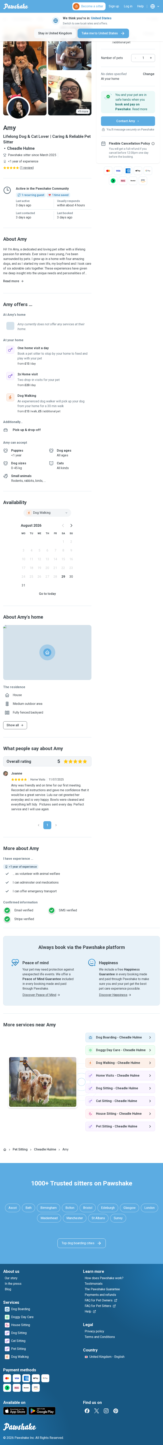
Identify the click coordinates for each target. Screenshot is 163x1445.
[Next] (56, 825)
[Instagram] (106, 1411)
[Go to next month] (71, 525)
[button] (128, 102)
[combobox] (47, 513)
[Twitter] (97, 1411)
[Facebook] (87, 1411)
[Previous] (39, 825)
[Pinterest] (116, 1411)
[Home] (4, 1149)
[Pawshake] (15, 6)
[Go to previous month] (63, 525)
